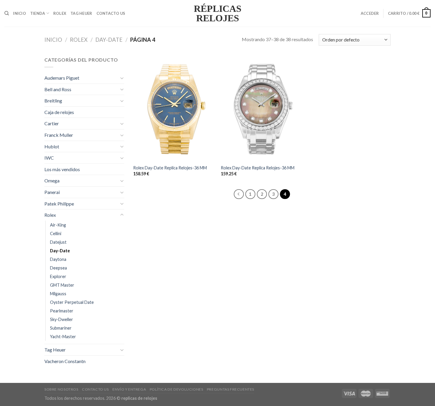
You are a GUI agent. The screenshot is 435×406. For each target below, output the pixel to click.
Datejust (58, 242)
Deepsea (58, 267)
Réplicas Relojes (217, 13)
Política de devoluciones (176, 389)
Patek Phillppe (59, 203)
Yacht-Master (63, 336)
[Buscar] (6, 13)
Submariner (61, 327)
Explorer (58, 276)
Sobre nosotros (61, 389)
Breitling (53, 100)
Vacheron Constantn (65, 361)
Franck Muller (58, 135)
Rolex (59, 13)
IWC (49, 158)
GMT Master (62, 285)
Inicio (19, 13)
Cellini (55, 233)
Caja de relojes (59, 112)
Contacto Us (110, 13)
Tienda (37, 13)
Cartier (51, 123)
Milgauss (58, 293)
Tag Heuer (81, 13)
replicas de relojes (139, 398)
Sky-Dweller (61, 319)
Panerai (52, 192)
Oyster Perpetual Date (72, 302)
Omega (51, 180)
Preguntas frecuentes (230, 389)
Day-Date (109, 39)
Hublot (51, 146)
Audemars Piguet (61, 78)
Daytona (58, 259)
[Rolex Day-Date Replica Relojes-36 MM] (174, 108)
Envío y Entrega (129, 389)
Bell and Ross (57, 89)
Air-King (58, 224)
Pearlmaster (61, 310)
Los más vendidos (62, 169)
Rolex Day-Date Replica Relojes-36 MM (170, 167)
